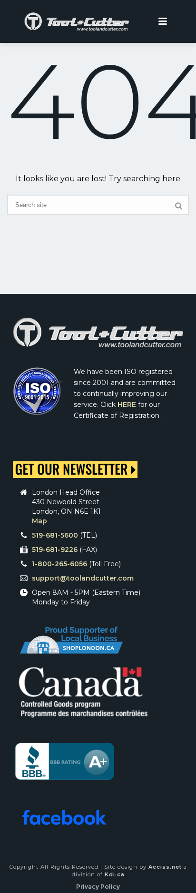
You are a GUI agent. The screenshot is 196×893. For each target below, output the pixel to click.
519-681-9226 (55, 549)
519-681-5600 (55, 535)
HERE (127, 404)
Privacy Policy (98, 886)
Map (39, 521)
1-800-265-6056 (59, 564)
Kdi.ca (115, 874)
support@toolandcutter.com (83, 578)
